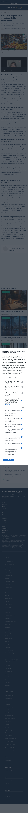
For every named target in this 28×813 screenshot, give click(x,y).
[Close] (25, 351)
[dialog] (14, 406)
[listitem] (14, 378)
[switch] (22, 382)
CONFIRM (8, 459)
